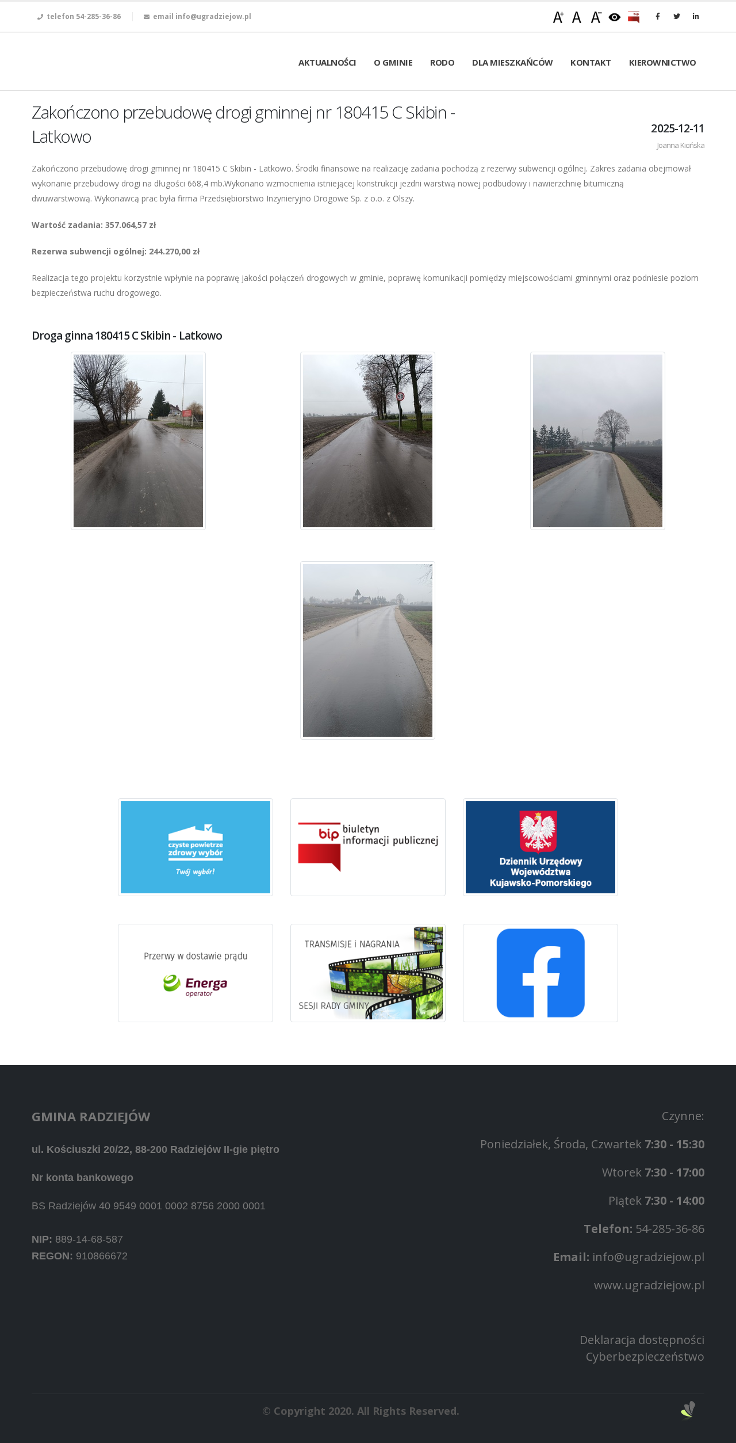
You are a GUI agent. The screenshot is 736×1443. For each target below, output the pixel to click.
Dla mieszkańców (512, 62)
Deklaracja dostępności (642, 1339)
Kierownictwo (662, 62)
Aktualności (327, 62)
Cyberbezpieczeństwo (645, 1356)
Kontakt (590, 62)
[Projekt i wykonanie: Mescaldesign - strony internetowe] (688, 1410)
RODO (442, 62)
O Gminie (393, 62)
